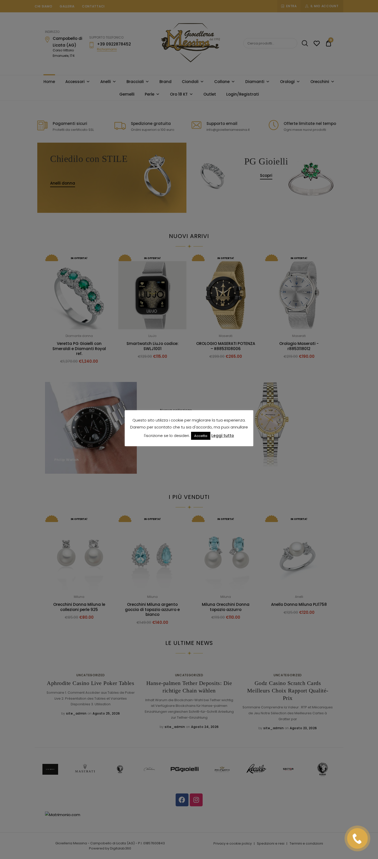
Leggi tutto (222, 435)
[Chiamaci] (357, 838)
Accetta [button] (200, 435)
